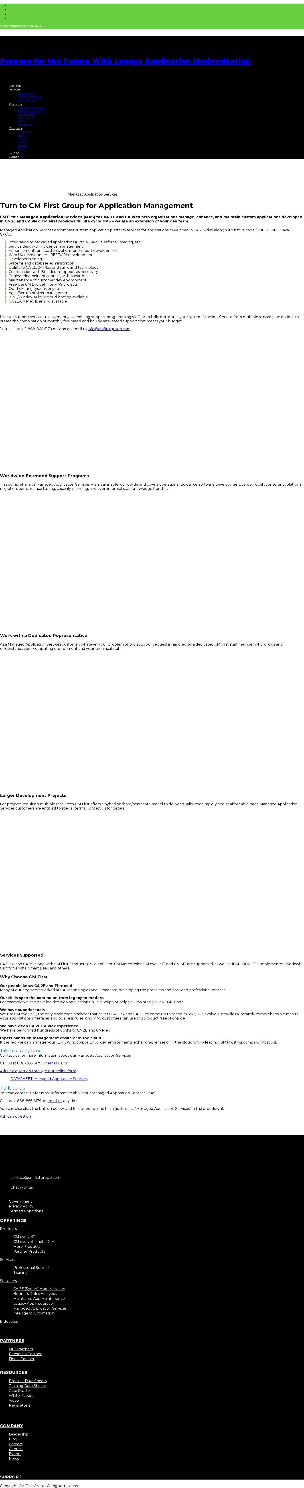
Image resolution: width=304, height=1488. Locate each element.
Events (22, 145)
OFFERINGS (13, 1220)
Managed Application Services (40, 1308)
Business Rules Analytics (35, 1294)
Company (15, 128)
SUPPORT (11, 1477)
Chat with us (21, 1187)
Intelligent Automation (34, 1313)
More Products (26, 1246)
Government (20, 1201)
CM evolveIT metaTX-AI (34, 1242)
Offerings (15, 85)
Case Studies (26, 117)
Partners (14, 89)
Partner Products (29, 1251)
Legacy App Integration (34, 1303)
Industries (9, 1321)
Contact (23, 141)
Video (14, 1400)
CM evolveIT (24, 1237)
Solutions (8, 1281)
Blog (21, 135)
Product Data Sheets (31, 107)
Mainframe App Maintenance (39, 1298)
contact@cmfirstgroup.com (35, 1177)
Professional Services (31, 1268)
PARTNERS (12, 1340)
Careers (22, 138)
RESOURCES (13, 1372)
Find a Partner (27, 100)
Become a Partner (29, 96)
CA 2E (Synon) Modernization (39, 1289)
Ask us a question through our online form (38, 1071)
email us (55, 1063)
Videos (22, 121)
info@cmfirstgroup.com (15, 25)
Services (7, 1260)
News (21, 148)
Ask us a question (15, 1116)
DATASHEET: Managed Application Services (48, 1079)
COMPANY (11, 1425)
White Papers (26, 114)
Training (20, 1272)
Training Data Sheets (31, 111)
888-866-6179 (38, 25)
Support (14, 156)
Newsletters (25, 124)
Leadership (25, 131)
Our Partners (26, 93)
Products (8, 1229)
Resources (15, 104)
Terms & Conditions (26, 1211)
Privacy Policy (21, 1206)
